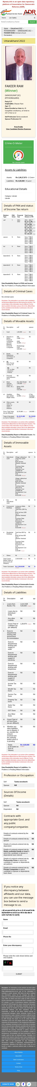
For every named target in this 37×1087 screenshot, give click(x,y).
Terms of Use (18, 1067)
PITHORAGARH (9, 30)
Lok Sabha (12, 18)
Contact (18, 1063)
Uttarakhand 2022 (16, 28)
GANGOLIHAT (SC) (24, 30)
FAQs (18, 1070)
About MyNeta (19, 1052)
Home (4, 18)
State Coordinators (18, 1059)
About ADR (18, 1056)
